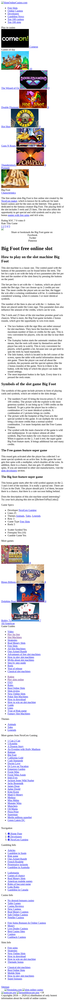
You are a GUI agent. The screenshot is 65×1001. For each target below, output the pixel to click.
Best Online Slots (16, 688)
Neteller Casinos (16, 917)
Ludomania (13, 872)
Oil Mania (13, 809)
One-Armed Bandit (17, 651)
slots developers (9, 470)
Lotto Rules (13, 887)
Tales (28, 516)
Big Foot (12, 755)
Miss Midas (13, 800)
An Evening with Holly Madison (24, 749)
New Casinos (14, 909)
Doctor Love (14, 763)
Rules (10, 685)
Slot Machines (15, 637)
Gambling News (16, 16)
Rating (11, 676)
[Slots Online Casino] (32, 989)
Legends (36, 516)
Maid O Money (15, 794)
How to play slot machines (21, 657)
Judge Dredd (14, 789)
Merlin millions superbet (20, 817)
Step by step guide (17, 662)
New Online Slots (16, 693)
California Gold (15, 757)
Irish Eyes (13, 777)
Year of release (15, 668)
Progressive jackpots (18, 864)
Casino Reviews (16, 906)
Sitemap (5, 987)
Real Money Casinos (18, 911)
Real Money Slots (16, 643)
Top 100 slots (14, 22)
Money (11, 925)
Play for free (14, 634)
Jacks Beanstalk (15, 783)
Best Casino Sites (16, 931)
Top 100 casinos (16, 19)
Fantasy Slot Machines (19, 713)
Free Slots (13, 8)
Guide (11, 705)
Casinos (11, 934)
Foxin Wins (13, 772)
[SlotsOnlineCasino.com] (14, 2)
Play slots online (16, 679)
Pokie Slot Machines (18, 696)
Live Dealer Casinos (18, 928)
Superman (13, 814)
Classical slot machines (19, 671)
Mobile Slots (14, 973)
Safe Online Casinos (18, 914)
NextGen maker (9, 201)
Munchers (13, 806)
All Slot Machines (17, 648)
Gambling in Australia (19, 867)
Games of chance (16, 875)
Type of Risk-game (17, 710)
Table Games (14, 903)
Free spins (13, 947)
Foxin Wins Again (17, 774)
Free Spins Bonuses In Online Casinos (27, 923)
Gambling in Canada (18, 889)
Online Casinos (15, 10)
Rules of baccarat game (19, 884)
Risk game (13, 856)
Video (11, 631)
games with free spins (18, 215)
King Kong (13, 791)
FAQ (10, 682)
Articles (11, 850)
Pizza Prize (13, 811)
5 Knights (12, 743)
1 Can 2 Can (14, 740)
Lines (10, 708)
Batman (11, 752)
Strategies (12, 640)
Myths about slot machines (21, 660)
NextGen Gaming (27, 510)
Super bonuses (15, 978)
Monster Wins (14, 803)
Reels (10, 665)
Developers (13, 13)
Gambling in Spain (17, 853)
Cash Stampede (15, 760)
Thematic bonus (16, 962)
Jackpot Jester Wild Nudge (21, 780)
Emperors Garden (16, 769)
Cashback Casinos (17, 937)
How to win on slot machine (22, 702)
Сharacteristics (8, 192)
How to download (17, 699)
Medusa (11, 797)
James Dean (14, 786)
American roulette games (20, 881)
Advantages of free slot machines (24, 654)
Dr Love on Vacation (18, 766)
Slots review (14, 691)
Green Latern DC (16, 820)
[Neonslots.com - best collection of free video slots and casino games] (13, 989)
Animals (20, 516)
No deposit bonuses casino (21, 900)
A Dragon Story (16, 746)
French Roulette (16, 861)
